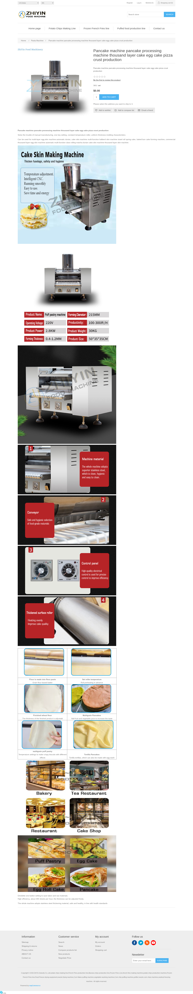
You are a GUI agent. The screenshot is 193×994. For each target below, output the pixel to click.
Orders (98, 946)
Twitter (140, 942)
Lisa (4, 993)
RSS (147, 942)
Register (130, 3)
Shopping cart (101, 950)
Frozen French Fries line (96, 28)
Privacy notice (27, 950)
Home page (34, 28)
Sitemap (25, 942)
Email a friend (147, 110)
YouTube (153, 942)
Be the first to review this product (107, 80)
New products (64, 954)
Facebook (134, 942)
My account (100, 942)
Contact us (159, 28)
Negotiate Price (64, 958)
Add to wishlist (105, 110)
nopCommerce (34, 986)
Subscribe (162, 960)
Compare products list (67, 950)
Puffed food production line (131, 28)
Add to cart (109, 97)
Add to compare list (126, 110)
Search (169, 14)
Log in (139, 3)
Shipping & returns (29, 946)
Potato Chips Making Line (62, 28)
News (60, 946)
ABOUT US (26, 954)
